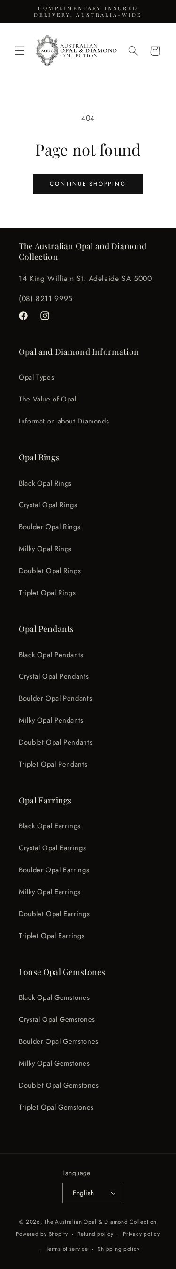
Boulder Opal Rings (49, 527)
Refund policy (95, 1234)
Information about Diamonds (64, 421)
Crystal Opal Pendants (54, 676)
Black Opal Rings (45, 483)
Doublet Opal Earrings (54, 914)
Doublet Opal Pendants (55, 742)
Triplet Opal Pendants (53, 764)
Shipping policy (118, 1249)
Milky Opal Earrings (50, 892)
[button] (20, 51)
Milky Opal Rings (45, 549)
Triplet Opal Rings (47, 593)
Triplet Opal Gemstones (56, 1107)
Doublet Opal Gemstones (59, 1085)
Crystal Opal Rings (48, 505)
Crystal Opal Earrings (52, 848)
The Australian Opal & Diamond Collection (100, 1222)
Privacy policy (141, 1234)
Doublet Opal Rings (50, 571)
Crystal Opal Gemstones (57, 1019)
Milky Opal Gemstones (54, 1063)
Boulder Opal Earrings (54, 870)
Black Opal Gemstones (54, 997)
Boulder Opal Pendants (55, 698)
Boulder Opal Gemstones (59, 1041)
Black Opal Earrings (50, 826)
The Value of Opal (48, 399)
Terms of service (67, 1249)
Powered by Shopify (42, 1234)
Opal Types (36, 377)
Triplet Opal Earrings (51, 936)
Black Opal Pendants (51, 655)
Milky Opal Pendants (51, 720)
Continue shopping (88, 183)
